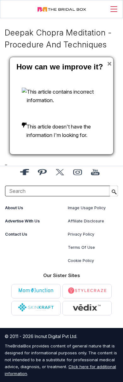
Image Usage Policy (87, 207)
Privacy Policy (81, 234)
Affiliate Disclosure (86, 221)
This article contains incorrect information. (60, 96)
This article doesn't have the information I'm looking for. (58, 130)
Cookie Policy (81, 260)
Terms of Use (81, 247)
